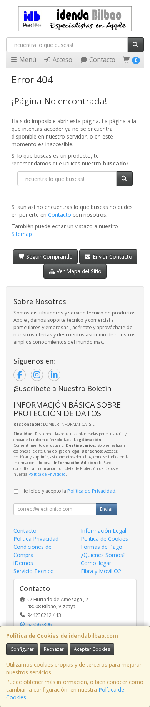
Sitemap (22, 233)
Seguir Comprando (49, 256)
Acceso (61, 59)
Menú (27, 59)
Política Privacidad (35, 538)
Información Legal (103, 530)
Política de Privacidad (47, 474)
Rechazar (54, 649)
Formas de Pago (101, 546)
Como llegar (96, 563)
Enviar (106, 509)
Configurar (22, 649)
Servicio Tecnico (33, 571)
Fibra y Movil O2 (101, 571)
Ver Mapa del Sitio (78, 271)
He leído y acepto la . (69, 491)
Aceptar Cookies (92, 649)
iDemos (23, 563)
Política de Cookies (104, 538)
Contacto (101, 59)
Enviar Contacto (111, 256)
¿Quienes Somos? (103, 554)
